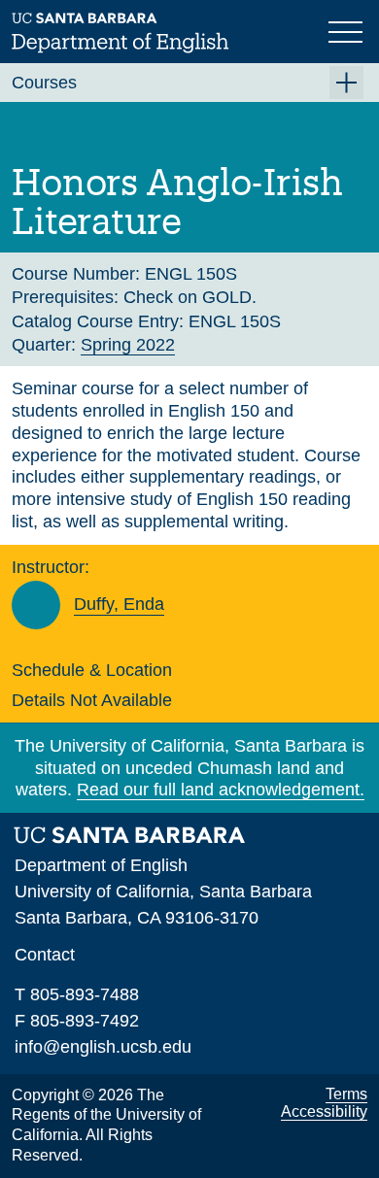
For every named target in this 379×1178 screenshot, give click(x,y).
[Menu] (348, 30)
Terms (346, 1094)
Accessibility (324, 1111)
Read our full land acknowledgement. (220, 789)
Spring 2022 (128, 344)
